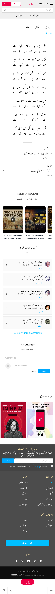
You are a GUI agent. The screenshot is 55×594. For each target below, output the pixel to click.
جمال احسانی (49, 33)
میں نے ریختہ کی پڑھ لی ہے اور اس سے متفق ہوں (30, 466)
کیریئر (26, 499)
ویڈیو (24, 15)
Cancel (34, 371)
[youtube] (28, 561)
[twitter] (35, 561)
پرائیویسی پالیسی (35, 466)
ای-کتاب (19, 15)
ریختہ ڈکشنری (24, 526)
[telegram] (16, 561)
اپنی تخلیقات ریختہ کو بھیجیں (45, 505)
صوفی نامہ (50, 520)
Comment (44, 371)
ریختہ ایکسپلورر (24, 505)
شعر (34, 15)
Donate (16, 4)
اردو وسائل (49, 499)
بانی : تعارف (24, 488)
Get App (7, 4)
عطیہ (51, 483)
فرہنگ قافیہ (49, 488)
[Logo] (43, 3)
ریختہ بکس (25, 531)
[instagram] (22, 561)
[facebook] (41, 561)
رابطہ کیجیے (25, 494)
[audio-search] (5, 10)
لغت (29, 15)
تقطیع (51, 494)
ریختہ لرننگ (49, 526)
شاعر (38, 15)
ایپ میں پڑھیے (27, 582)
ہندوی (26, 520)
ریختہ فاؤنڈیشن (23, 483)
